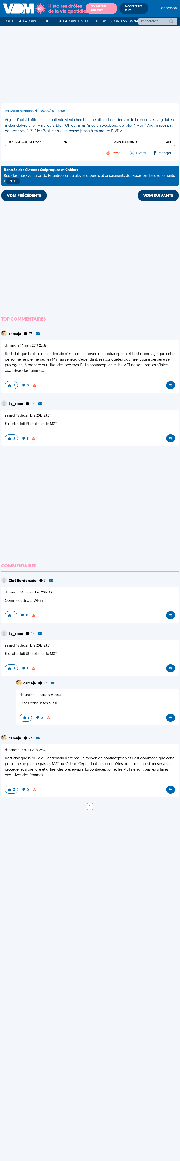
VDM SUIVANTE (158, 196)
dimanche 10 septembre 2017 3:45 (29, 592)
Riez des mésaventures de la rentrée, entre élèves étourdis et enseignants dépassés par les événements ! (89, 175)
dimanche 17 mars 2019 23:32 (25, 346)
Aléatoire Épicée (74, 21)
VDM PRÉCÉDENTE (24, 196)
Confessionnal (125, 21)
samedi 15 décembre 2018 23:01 (27, 416)
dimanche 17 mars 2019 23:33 (40, 695)
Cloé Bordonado (23, 581)
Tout (8, 21)
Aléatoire (28, 21)
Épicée (47, 21)
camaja (15, 334)
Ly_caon (16, 404)
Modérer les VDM (133, 8)
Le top (100, 21)
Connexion (168, 8)
